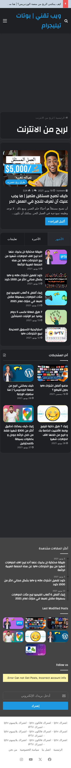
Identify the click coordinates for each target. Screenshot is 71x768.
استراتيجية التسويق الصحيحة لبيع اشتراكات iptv (25, 331)
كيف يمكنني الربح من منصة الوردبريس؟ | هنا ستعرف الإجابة (20, 390)
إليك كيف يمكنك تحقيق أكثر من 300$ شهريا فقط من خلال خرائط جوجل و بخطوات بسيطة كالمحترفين (19, 435)
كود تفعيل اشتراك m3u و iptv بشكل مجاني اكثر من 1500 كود (23, 277)
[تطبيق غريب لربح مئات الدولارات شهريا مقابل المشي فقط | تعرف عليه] (35, 649)
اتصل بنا (46, 749)
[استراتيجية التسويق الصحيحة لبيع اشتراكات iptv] (56, 334)
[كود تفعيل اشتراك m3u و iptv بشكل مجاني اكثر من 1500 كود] (56, 280)
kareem (61, 190)
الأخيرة (36, 239)
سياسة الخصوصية (29, 749)
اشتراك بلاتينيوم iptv (15, 722)
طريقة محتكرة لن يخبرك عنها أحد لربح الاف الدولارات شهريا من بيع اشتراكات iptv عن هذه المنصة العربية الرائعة (23, 258)
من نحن (13, 749)
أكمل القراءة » (56, 221)
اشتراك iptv (60, 722)
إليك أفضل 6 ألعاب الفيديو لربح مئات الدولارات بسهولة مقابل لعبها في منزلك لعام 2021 (24, 297)
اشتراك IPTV (35, 727)
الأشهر (59, 239)
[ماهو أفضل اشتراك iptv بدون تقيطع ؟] (52, 373)
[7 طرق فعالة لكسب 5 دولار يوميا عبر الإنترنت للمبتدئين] (56, 317)
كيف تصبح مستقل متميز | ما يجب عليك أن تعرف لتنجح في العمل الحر (38, 198)
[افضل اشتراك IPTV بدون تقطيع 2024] (57, 623)
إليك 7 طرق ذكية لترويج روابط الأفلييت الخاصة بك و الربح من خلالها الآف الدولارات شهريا (53, 433)
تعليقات (12, 239)
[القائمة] (5, 22)
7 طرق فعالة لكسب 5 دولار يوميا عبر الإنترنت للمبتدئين (26, 314)
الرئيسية (60, 117)
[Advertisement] (35, 72)
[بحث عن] (66, 22)
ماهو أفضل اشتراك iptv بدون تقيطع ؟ (54, 388)
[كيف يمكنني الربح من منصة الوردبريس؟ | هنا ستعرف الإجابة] (18, 373)
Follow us (62, 665)
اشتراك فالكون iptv (40, 722)
